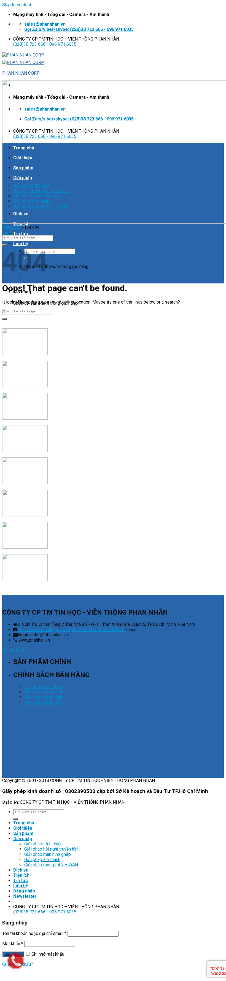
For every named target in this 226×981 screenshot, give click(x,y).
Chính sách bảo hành (43, 697)
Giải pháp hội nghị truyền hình (52, 849)
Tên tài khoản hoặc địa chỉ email (34, 933)
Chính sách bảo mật (43, 702)
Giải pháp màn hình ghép (47, 854)
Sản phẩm (23, 833)
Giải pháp (22, 838)
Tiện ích (21, 875)
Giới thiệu (22, 828)
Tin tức (20, 233)
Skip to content (16, 4)
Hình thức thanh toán (43, 686)
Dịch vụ (20, 870)
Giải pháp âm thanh (42, 859)
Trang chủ (11, 227)
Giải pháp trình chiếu (43, 843)
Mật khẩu (12, 943)
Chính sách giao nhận (44, 692)
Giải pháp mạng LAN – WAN (51, 864)
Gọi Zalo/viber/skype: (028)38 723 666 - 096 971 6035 (71, 629)
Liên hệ (20, 243)
